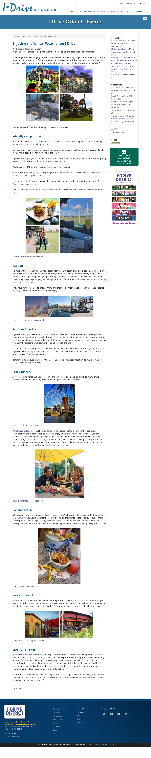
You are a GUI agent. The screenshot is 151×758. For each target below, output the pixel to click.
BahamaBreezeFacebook (31, 500)
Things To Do (57, 712)
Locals (55, 734)
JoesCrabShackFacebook (30, 586)
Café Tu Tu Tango (36, 657)
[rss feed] (126, 714)
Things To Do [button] (76, 12)
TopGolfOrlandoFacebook (31, 256)
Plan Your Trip (57, 716)
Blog (23, 36)
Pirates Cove (52, 167)
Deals (120, 12)
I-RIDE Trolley (137, 12)
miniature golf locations (23, 144)
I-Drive (57, 63)
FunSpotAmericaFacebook (31, 320)
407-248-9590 (10, 734)
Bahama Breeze (22, 517)
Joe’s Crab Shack (81, 600)
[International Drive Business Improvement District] (15, 712)
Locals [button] (127, 12)
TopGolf (40, 270)
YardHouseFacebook (29, 425)
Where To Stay (103, 12)
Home (16, 36)
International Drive (86, 677)
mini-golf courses (39, 189)
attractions (100, 674)
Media (79, 716)
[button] (145, 18)
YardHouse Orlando (22, 431)
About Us (80, 722)
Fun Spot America (62, 337)
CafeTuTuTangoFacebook (31, 640)
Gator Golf (20, 161)
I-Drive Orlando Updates (85, 709)
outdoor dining (83, 674)
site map (111, 744)
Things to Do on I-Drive (36, 36)
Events (113, 12)
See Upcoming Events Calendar (124, 159)
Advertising (80, 712)
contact (90, 744)
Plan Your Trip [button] (89, 12)
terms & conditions (101, 744)
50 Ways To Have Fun (60, 709)
